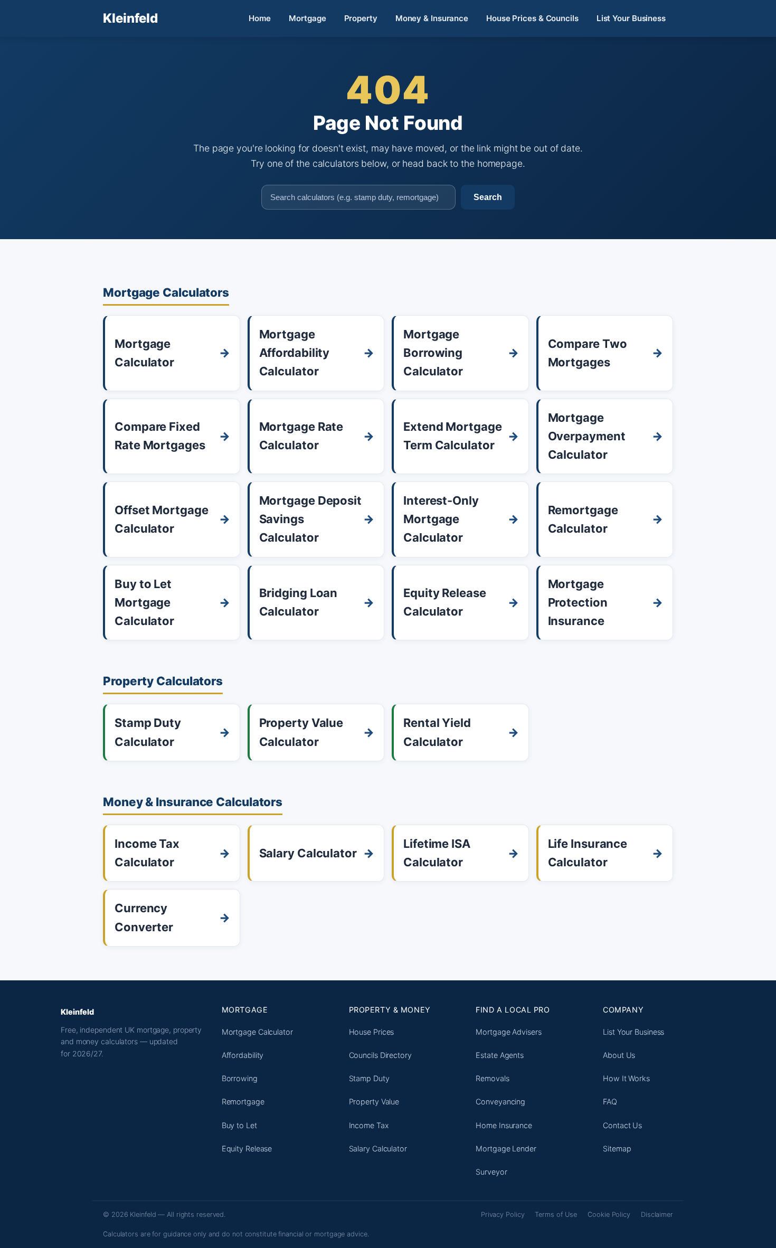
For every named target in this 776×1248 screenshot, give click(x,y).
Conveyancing (500, 1101)
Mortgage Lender (506, 1148)
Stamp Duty (369, 1078)
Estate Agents (500, 1055)
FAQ (610, 1101)
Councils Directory (380, 1055)
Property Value (374, 1101)
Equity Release (247, 1148)
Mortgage (307, 18)
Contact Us (622, 1125)
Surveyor (491, 1171)
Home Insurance (504, 1125)
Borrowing (240, 1078)
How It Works (626, 1078)
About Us (619, 1055)
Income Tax (369, 1125)
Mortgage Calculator (257, 1031)
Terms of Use (556, 1214)
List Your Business (631, 18)
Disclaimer (657, 1214)
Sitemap (617, 1148)
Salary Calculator (378, 1148)
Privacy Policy (503, 1214)
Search (488, 197)
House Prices (371, 1031)
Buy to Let (239, 1125)
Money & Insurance (431, 18)
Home (260, 18)
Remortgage (243, 1101)
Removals (492, 1078)
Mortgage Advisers (508, 1031)
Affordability (243, 1055)
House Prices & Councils (532, 18)
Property (360, 18)
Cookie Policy (609, 1214)
